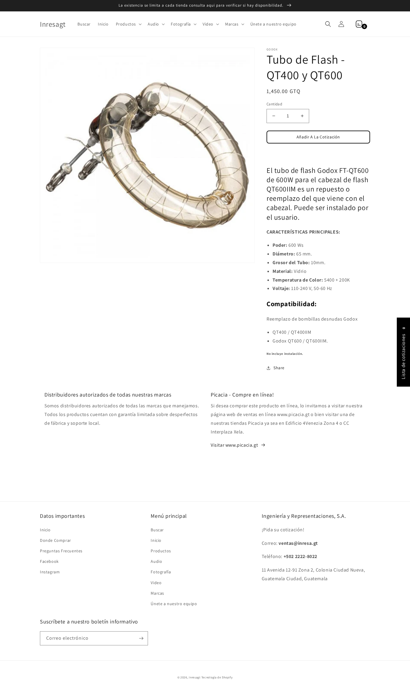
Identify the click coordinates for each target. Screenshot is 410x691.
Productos (161, 551)
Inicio (45, 530)
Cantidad (274, 104)
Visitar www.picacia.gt (234, 445)
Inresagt (194, 677)
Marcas (157, 593)
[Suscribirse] (141, 638)
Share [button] (279, 367)
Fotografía (161, 572)
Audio (156, 561)
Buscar (157, 530)
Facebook (49, 561)
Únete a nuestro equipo (174, 603)
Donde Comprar (55, 540)
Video (156, 582)
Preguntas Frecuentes (61, 551)
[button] (128, 24)
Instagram (50, 572)
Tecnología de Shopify (217, 677)
